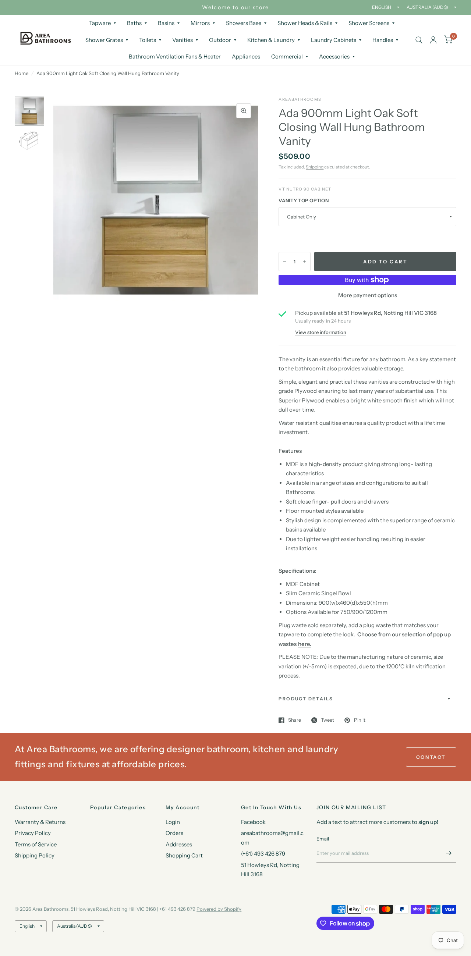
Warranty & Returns (40, 821)
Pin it (359, 720)
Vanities (182, 39)
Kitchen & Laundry (271, 39)
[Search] (419, 40)
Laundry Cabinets (333, 39)
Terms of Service (36, 844)
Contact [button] (431, 757)
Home (21, 73)
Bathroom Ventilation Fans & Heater (175, 56)
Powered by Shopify (218, 909)
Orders (174, 832)
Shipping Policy (34, 855)
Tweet (327, 720)
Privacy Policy (33, 832)
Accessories (334, 56)
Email (322, 839)
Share (294, 720)
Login (173, 821)
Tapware (100, 22)
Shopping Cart (184, 855)
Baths (134, 22)
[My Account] (433, 40)
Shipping (314, 167)
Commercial (287, 56)
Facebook (253, 821)
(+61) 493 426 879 (263, 853)
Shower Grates (104, 39)
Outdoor (220, 39)
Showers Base (243, 22)
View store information (320, 332)
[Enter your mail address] (449, 853)
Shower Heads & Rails (304, 22)
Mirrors (200, 22)
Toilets (147, 39)
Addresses (179, 844)
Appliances (246, 56)
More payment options (367, 295)
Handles (382, 39)
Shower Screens (368, 22)
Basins (166, 22)
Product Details (306, 698)
